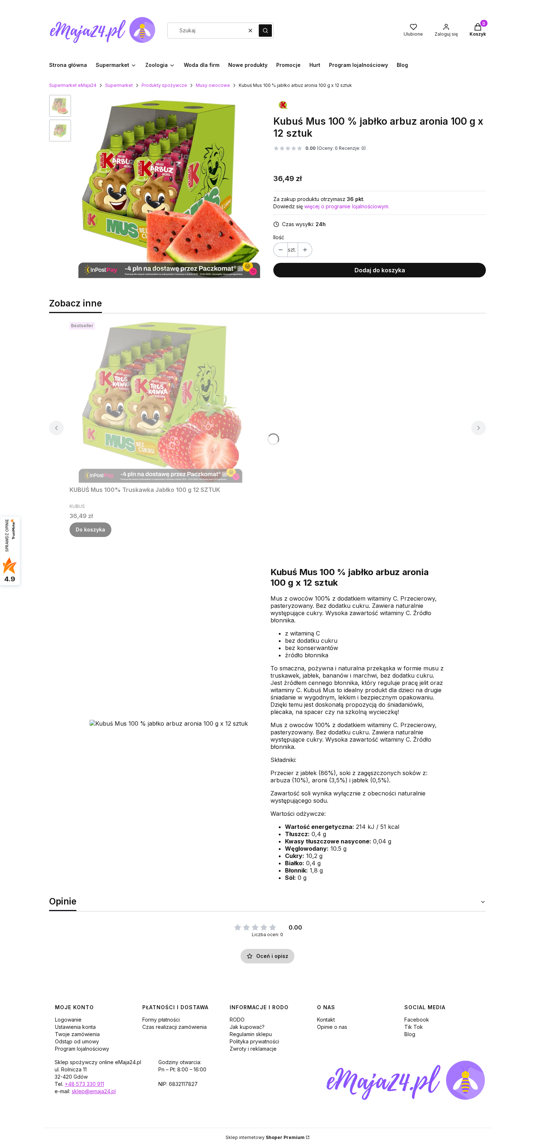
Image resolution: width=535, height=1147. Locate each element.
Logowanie (68, 1019)
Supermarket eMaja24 (72, 85)
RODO (237, 1019)
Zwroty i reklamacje (253, 1049)
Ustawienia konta (75, 1027)
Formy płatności (161, 1019)
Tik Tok (413, 1027)
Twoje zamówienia (77, 1034)
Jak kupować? (247, 1027)
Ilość (278, 237)
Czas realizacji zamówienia (174, 1027)
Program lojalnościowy (82, 1049)
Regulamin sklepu (251, 1034)
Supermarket (119, 85)
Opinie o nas (332, 1027)
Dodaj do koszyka (379, 270)
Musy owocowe (213, 85)
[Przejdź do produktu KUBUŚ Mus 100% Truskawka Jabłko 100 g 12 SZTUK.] (160, 401)
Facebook (416, 1019)
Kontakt (326, 1019)
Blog (409, 1034)
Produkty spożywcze (164, 85)
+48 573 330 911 (84, 1084)
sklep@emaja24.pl (94, 1091)
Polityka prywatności (254, 1041)
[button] (265, 30)
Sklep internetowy (265, 1137)
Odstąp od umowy (77, 1041)
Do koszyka (90, 529)
